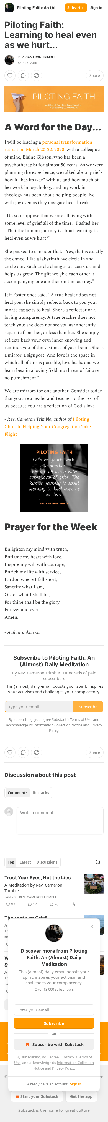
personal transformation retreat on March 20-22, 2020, (48, 146)
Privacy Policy (63, 1068)
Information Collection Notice (58, 724)
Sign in (96, 7)
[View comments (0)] (23, 75)
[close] (92, 926)
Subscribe (76, 7)
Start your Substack (39, 1096)
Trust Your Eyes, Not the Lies (37, 877)
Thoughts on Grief (25, 918)
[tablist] (28, 792)
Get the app (81, 1096)
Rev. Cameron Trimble (37, 57)
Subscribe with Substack (58, 1044)
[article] (54, 891)
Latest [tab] (25, 862)
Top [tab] (11, 862)
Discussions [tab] (47, 862)
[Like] (10, 75)
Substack (26, 1110)
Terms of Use (80, 719)
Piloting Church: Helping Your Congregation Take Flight (47, 427)
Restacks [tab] (41, 792)
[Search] (98, 862)
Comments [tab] (17, 792)
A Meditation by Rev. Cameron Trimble (33, 887)
